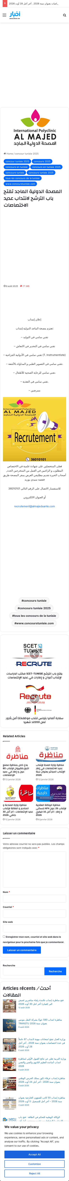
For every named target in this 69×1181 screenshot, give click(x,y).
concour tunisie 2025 (27, 153)
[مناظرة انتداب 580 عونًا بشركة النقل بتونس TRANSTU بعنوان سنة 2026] (9, 1026)
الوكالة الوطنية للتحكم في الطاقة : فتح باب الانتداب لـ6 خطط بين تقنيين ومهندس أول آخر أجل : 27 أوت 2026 (40, 1121)
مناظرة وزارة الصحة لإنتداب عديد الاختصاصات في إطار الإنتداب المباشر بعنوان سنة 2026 (50, 770)
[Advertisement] (34, 67)
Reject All (34, 1173)
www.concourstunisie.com (20, 183)
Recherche (9, 965)
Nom (6, 892)
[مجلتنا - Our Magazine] (15, 15)
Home (9, 153)
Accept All (34, 1154)
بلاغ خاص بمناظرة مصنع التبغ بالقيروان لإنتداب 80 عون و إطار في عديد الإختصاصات (16, 770)
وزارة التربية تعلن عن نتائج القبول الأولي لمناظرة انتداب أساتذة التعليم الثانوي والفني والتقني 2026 (42, 1062)
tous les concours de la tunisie (23, 178)
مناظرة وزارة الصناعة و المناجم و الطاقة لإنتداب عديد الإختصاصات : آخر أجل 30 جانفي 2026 (18, 810)
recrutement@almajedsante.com (34, 506)
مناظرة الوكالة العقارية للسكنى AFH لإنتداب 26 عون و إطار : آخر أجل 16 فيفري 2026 (51, 810)
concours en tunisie (17, 167)
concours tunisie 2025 (41, 172)
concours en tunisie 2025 (46, 167)
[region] (34, 1151)
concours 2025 (42, 161)
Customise (34, 1163)
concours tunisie (15, 172)
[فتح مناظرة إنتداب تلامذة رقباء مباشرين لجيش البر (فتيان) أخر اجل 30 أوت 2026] (9, 1006)
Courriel (8, 907)
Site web (8, 921)
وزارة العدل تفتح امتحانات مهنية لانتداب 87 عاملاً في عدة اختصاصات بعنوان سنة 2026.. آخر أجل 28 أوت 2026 (41, 1043)
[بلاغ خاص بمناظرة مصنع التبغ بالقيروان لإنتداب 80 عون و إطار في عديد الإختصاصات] (18, 753)
